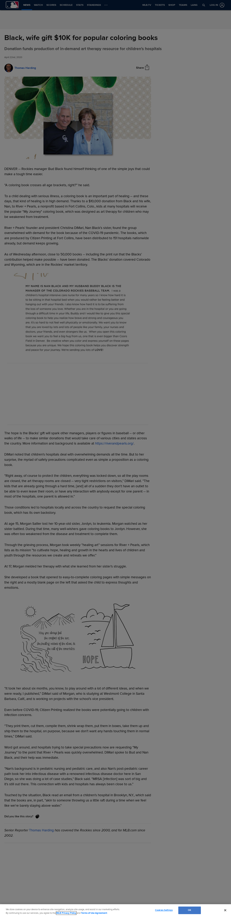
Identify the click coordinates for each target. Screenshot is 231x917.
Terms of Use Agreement (94, 913)
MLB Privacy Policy (66, 913)
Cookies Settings (164, 910)
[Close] (225, 910)
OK (189, 910)
